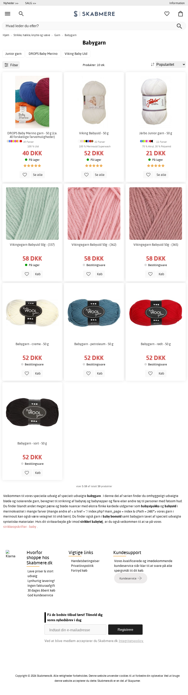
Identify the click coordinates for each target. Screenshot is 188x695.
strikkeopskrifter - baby (20, 527)
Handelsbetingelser (85, 561)
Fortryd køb (79, 570)
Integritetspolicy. (131, 641)
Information (177, 3)
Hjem (6, 35)
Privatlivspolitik (82, 566)
